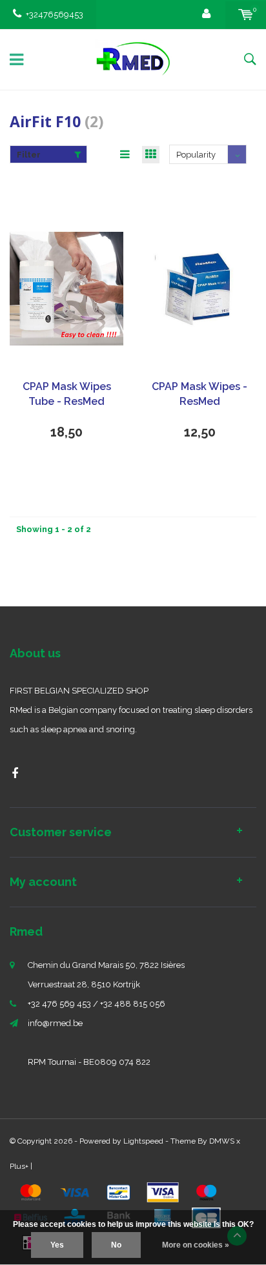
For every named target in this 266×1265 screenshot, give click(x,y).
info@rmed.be (55, 1023)
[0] (245, 14)
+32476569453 (54, 14)
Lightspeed (143, 1141)
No (116, 1245)
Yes (57, 1245)
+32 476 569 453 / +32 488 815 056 (96, 1004)
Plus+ (19, 1166)
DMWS (221, 1141)
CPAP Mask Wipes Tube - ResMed (67, 393)
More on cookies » (195, 1245)
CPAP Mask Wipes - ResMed (199, 393)
